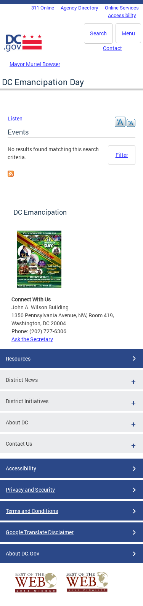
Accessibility (122, 15)
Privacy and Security (30, 489)
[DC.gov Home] (23, 50)
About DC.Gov (22, 553)
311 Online (42, 7)
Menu (128, 33)
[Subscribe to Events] (11, 174)
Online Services (122, 7)
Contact (112, 48)
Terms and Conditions (32, 510)
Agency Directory (79, 7)
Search (98, 33)
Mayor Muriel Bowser (35, 64)
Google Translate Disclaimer (40, 532)
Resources (18, 358)
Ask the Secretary (32, 339)
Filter (122, 154)
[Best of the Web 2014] (36, 592)
